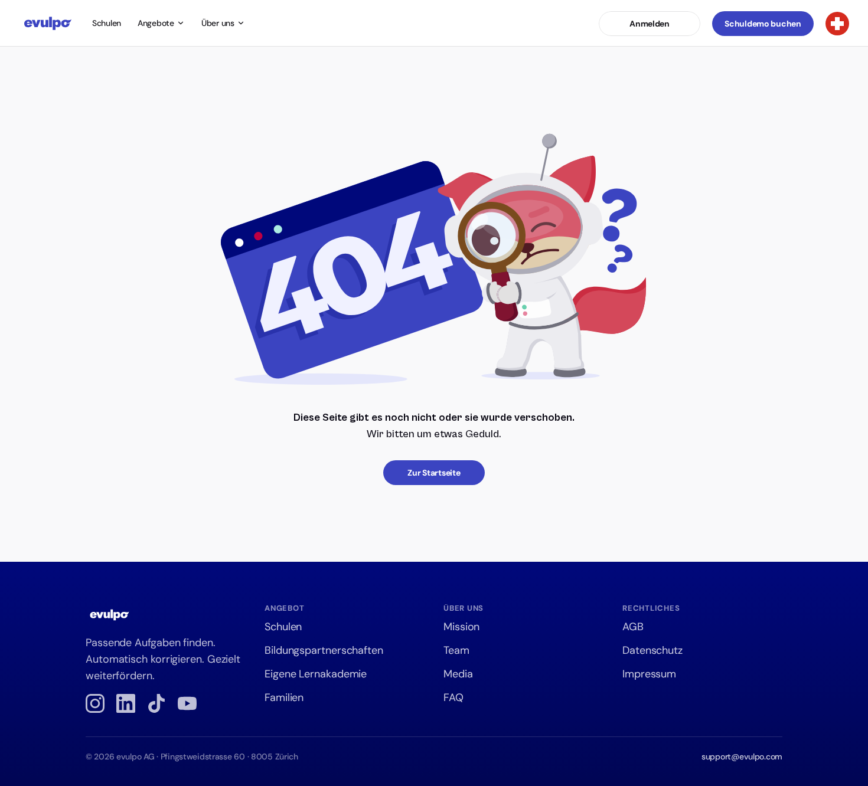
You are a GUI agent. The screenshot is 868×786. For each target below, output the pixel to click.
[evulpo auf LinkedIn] (125, 703)
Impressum (649, 674)
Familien (284, 697)
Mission (461, 627)
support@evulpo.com (741, 756)
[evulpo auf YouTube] (187, 703)
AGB (633, 627)
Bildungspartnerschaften (324, 650)
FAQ (453, 697)
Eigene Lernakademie (316, 674)
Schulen (106, 23)
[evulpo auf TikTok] (156, 703)
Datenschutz (652, 650)
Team (456, 650)
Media (458, 674)
